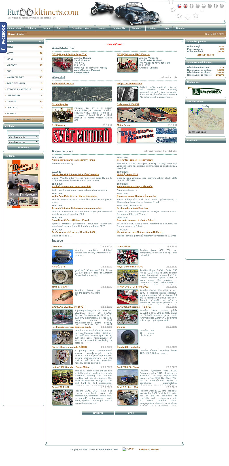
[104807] (127, 284)
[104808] (127, 405)
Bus (24, 71)
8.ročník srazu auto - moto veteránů (71, 186)
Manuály (137, 28)
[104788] (127, 344)
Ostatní (24, 101)
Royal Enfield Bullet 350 (130, 266)
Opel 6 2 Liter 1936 (127, 387)
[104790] (127, 364)
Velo (24, 59)
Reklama (144, 449)
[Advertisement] (114, 427)
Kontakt (180, 28)
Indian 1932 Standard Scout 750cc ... (72, 367)
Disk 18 (121, 327)
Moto (24, 53)
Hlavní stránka (16, 34)
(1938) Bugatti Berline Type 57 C (69, 54)
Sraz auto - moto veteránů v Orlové (136, 220)
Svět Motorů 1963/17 (63, 83)
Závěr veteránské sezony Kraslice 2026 (73, 232)
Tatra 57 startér (60, 287)
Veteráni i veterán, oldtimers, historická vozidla (42, 12)
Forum (46, 28)
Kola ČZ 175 (58, 266)
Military (24, 65)
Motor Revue (124, 125)
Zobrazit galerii (205, 55)
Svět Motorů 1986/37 (128, 104)
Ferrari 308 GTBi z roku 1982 (132, 287)
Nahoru (98, 413)
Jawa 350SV (124, 246)
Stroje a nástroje (24, 89)
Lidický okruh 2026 (127, 174)
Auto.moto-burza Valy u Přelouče (135, 186)
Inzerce (57, 240)
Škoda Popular (60, 104)
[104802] (127, 264)
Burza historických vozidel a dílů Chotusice (75, 174)
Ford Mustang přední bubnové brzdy (71, 327)
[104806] (62, 284)
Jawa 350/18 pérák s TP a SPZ (134, 307)
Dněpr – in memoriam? (129, 83)
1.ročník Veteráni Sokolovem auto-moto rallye (77, 208)
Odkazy (32, 28)
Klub (166, 28)
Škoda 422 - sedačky (128, 347)
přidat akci (171, 150)
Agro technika (24, 83)
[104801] (62, 304)
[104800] (127, 304)
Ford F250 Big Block (128, 367)
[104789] (127, 384)
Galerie (61, 28)
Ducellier (57, 246)
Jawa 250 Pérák (61, 387)
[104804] (62, 324)
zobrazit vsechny (153, 150)
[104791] (62, 384)
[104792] (62, 364)
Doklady (24, 107)
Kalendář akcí (62, 151)
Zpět (131, 413)
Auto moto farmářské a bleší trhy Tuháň (73, 160)
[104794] (62, 264)
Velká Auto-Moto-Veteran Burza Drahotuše (74, 196)
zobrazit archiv (169, 77)
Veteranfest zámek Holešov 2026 (135, 160)
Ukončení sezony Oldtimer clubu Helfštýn (139, 232)
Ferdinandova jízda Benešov (132, 208)
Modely (24, 113)
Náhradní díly (24, 77)
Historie (152, 28)
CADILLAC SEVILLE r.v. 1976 (67, 307)
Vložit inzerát (23, 119)
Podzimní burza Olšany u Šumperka (136, 196)
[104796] (62, 344)
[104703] (62, 405)
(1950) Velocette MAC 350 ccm (133, 54)
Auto (24, 47)
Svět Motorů (58, 125)
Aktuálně (58, 77)
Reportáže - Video (81, 28)
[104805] (127, 324)
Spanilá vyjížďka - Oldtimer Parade (71, 220)
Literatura (24, 95)
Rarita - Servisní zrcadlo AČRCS (69, 347)
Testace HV (119, 28)
